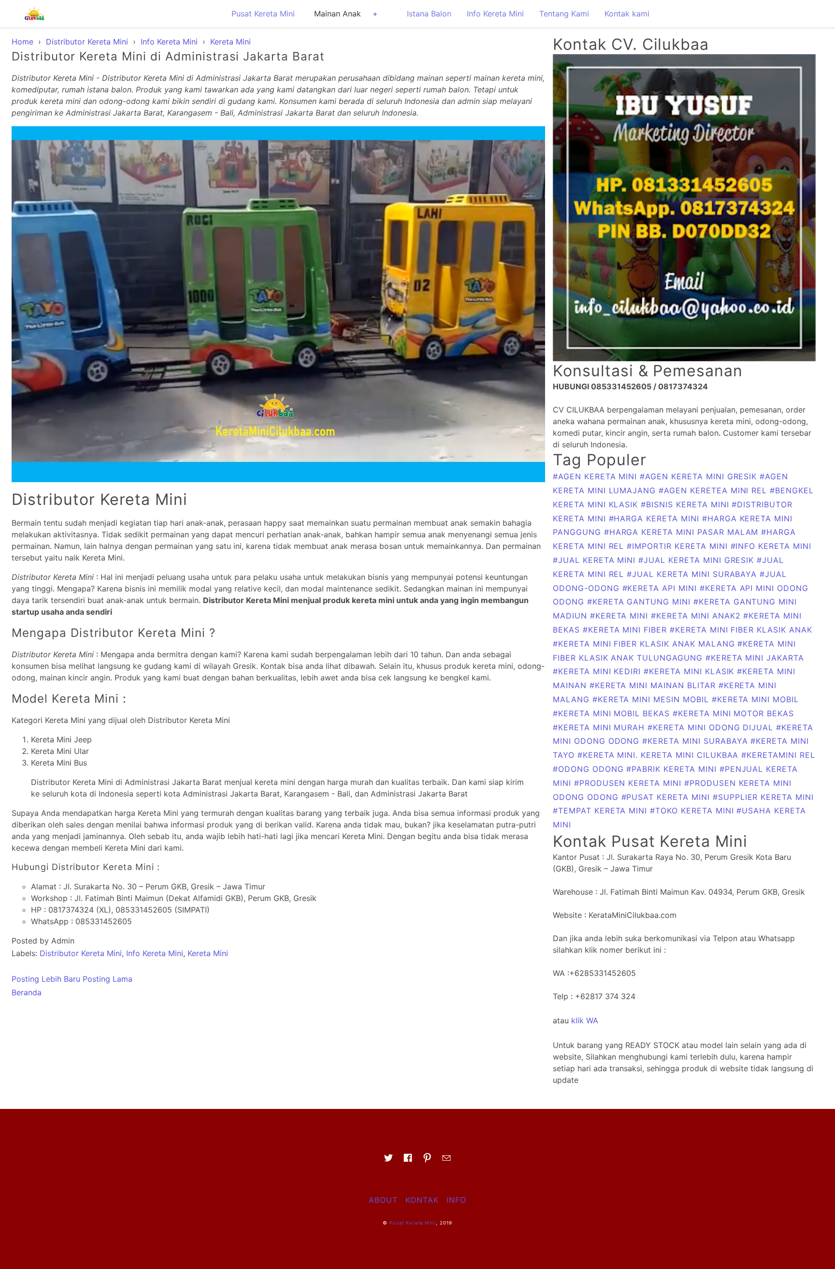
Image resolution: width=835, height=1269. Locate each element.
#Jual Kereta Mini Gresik (697, 560)
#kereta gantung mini (640, 601)
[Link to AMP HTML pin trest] (427, 1161)
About (383, 1200)
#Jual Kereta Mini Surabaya (693, 574)
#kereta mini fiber (626, 629)
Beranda (27, 992)
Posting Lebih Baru (46, 979)
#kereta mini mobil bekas (613, 713)
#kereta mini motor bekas (733, 713)
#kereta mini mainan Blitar (654, 685)
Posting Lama (107, 979)
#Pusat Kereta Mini (667, 797)
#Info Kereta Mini (771, 546)
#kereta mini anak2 (697, 615)
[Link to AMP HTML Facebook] (408, 1161)
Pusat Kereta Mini (263, 13)
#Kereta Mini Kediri (598, 671)
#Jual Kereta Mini (595, 560)
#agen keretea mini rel (714, 490)
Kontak (422, 1200)
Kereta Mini (207, 953)
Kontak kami (627, 13)
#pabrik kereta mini (672, 769)
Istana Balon (429, 13)
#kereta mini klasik (690, 671)
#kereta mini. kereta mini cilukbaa (659, 755)
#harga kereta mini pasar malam (683, 532)
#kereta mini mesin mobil (652, 699)
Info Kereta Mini (495, 13)
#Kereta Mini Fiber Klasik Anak (741, 629)
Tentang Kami (564, 13)
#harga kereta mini (655, 518)
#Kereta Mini (620, 615)
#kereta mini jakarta (754, 658)
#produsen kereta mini (629, 783)
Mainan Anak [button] (337, 13)
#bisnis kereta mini (686, 504)
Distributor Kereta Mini (81, 953)
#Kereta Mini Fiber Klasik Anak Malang (645, 644)
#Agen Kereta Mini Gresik (700, 476)
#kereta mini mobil (755, 699)
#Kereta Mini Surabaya (696, 741)
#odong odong (589, 769)
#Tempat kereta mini (601, 810)
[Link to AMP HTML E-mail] (446, 1161)
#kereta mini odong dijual (712, 727)
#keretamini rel (778, 755)
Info (456, 1200)
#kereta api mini (661, 588)
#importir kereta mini (678, 546)
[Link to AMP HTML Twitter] (388, 1161)
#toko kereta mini (693, 810)
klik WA (584, 1020)
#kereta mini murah (600, 727)
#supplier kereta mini (763, 797)
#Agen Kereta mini (596, 476)
